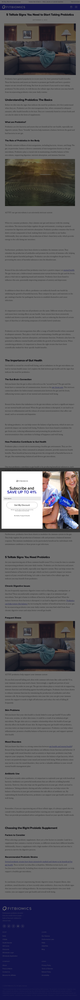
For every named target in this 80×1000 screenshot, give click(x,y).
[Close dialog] (76, 473)
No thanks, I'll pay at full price (22, 515)
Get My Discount (22, 505)
